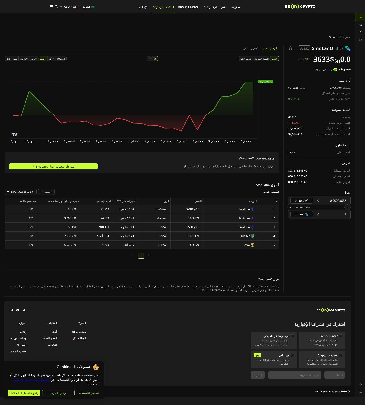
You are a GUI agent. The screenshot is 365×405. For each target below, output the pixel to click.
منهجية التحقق (18, 351)
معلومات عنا (79, 332)
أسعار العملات (49, 338)
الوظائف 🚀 (79, 338)
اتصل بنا (21, 344)
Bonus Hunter (188, 7)
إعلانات (22, 332)
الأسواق (255, 48)
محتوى (236, 7)
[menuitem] (360, 17)
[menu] (360, 28)
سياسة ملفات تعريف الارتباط (31, 380)
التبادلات (52, 344)
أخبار (54, 332)
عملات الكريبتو (165, 7)
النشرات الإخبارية (217, 7)
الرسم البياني (269, 48)
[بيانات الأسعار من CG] (342, 70)
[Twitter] (24, 310)
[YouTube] (18, 310)
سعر (348, 37)
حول (245, 48)
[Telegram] (12, 310)
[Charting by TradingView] (14, 135)
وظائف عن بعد (18, 338)
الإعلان (143, 7)
